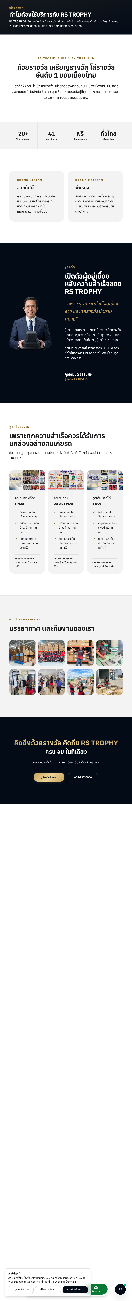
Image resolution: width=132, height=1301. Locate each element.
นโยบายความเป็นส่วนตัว (63, 1282)
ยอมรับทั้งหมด (75, 1289)
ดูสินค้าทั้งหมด (49, 777)
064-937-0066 (83, 777)
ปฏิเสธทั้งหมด (21, 1289)
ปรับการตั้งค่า (48, 1289)
